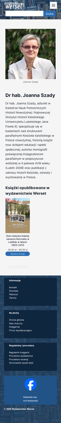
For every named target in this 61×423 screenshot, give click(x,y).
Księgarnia (14, 327)
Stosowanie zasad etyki (21, 363)
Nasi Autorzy (16, 323)
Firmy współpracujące (20, 330)
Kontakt (13, 287)
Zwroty (12, 298)
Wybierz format (18, 254)
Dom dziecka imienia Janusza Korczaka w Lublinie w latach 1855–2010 (17, 240)
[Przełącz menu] (53, 5)
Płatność (13, 294)
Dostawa (13, 291)
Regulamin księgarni (19, 352)
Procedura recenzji (18, 359)
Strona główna (16, 320)
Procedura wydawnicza (21, 356)
